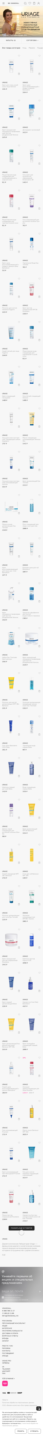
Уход (24, 48)
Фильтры (9, 40)
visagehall (6, 1308)
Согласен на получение (16, 1297)
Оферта (5, 1400)
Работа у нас (7, 1346)
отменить (34, 1431)
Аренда (5, 1356)
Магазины (6, 1348)
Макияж (32, 48)
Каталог (5, 1341)
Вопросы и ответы (10, 1336)
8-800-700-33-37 (8, 1311)
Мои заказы (7, 1321)
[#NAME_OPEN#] (38, 1408)
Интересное (7, 1328)
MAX (3, 1373)
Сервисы (5, 1363)
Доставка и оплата (10, 1333)
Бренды (5, 1338)
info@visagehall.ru (10, 1316)
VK (3, 1367)
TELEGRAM (6, 1369)
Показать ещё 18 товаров (21, 1228)
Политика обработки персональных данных (18, 1402)
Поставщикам (8, 1353)
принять (20, 1431)
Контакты (6, 1351)
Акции (4, 1326)
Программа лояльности (12, 1331)
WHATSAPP (6, 1371)
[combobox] (31, 40)
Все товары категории (11, 48)
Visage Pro (6, 1361)
